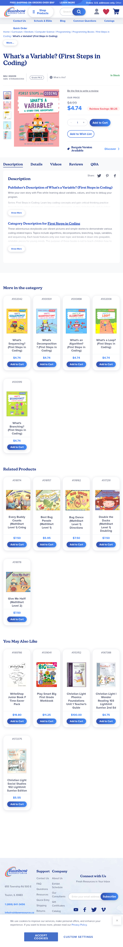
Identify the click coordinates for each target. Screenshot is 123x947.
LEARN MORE (67, 2)
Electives (29, 32)
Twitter (99, 175)
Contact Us (19, 21)
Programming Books (83, 32)
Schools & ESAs (43, 21)
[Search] (79, 11)
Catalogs (109, 21)
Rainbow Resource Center (16, 872)
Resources (42, 894)
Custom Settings (78, 937)
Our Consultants (58, 894)
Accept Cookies (41, 936)
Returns (41, 911)
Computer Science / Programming (53, 32)
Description (13, 164)
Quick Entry (43, 900)
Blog (62, 21)
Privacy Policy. (79, 925)
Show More (16, 212)
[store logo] (15, 11)
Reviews (76, 164)
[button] (96, 11)
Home (6, 32)
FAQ (39, 884)
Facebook (115, 175)
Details (36, 164)
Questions (42, 889)
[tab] (10, 43)
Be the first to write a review (82, 90)
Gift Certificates (58, 903)
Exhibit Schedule (57, 885)
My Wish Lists (106, 11)
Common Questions (84, 21)
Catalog (56, 911)
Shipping (41, 905)
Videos (56, 164)
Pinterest (107, 175)
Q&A (95, 164)
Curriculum (17, 32)
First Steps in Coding (64, 223)
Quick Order (20, 28)
